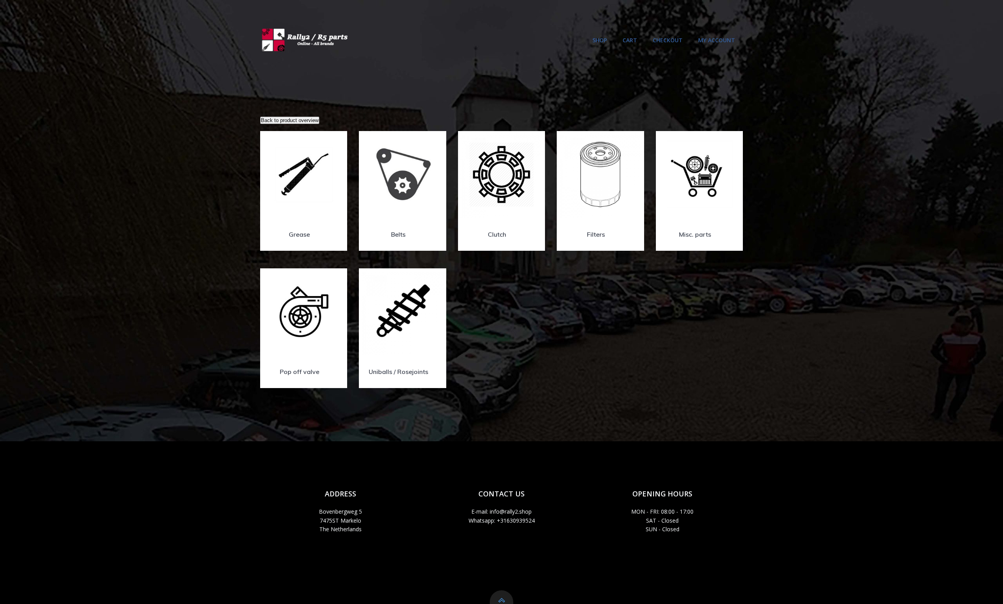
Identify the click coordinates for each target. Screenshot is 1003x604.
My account (716, 40)
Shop (599, 40)
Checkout (668, 40)
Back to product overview (290, 120)
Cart (630, 40)
